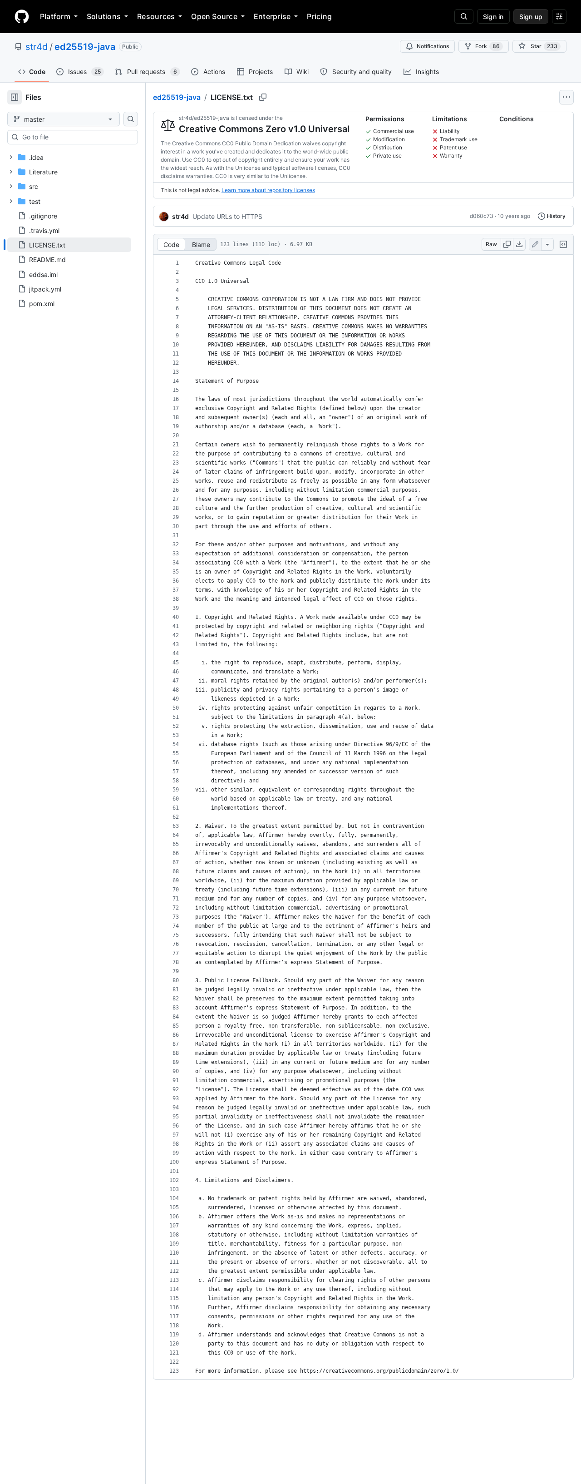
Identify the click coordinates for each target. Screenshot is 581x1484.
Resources (156, 16)
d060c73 (481, 216)
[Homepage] (22, 16)
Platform (55, 16)
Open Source (214, 16)
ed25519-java (84, 46)
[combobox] (76, 137)
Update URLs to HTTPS (227, 216)
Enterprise (272, 16)
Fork (487, 46)
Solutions (104, 16)
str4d (36, 46)
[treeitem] (69, 244)
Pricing (319, 16)
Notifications (433, 46)
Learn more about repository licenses (268, 190)
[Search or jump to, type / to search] (463, 16)
